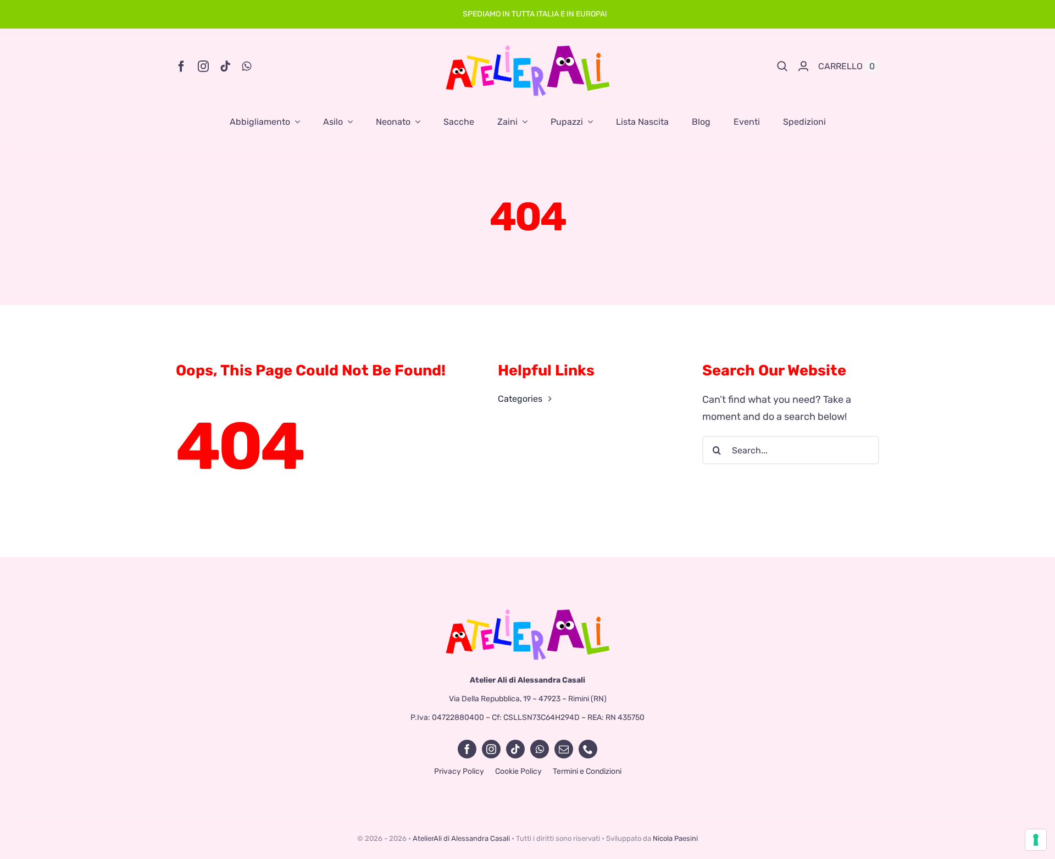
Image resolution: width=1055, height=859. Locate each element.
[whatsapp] (246, 66)
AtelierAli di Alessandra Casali (461, 838)
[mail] (563, 749)
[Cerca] (782, 66)
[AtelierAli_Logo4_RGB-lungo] (527, 613)
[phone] (588, 749)
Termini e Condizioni (587, 771)
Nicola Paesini (675, 838)
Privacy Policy (459, 771)
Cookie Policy (518, 771)
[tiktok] (225, 66)
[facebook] (181, 66)
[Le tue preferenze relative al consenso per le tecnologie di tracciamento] (1035, 839)
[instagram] (203, 66)
